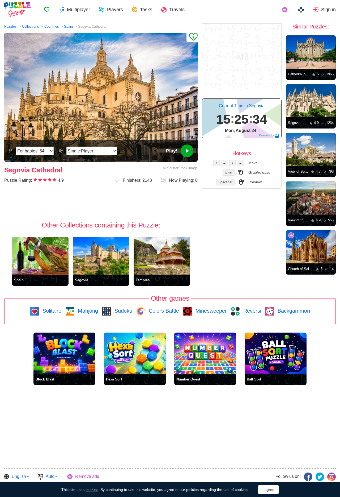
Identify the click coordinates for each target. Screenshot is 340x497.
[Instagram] (331, 477)
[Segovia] (101, 256)
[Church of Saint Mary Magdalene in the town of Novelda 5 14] (311, 246)
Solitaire (51, 311)
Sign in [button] (328, 9)
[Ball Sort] (276, 353)
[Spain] (40, 256)
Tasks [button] (146, 9)
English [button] (19, 476)
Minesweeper (210, 311)
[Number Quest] (205, 353)
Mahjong (87, 311)
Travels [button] (177, 9)
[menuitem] (46, 9)
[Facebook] (308, 477)
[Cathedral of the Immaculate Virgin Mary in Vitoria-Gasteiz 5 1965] (311, 52)
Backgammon (293, 311)
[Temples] (162, 256)
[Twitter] (320, 477)
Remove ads (87, 476)
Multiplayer (78, 9)
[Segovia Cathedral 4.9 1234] (311, 100)
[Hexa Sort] (135, 353)
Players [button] (115, 9)
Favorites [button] (47, 9)
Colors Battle (163, 311)
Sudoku (122, 311)
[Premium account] (285, 9)
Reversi (251, 311)
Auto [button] (50, 476)
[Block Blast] (64, 353)
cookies (92, 489)
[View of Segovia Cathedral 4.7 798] (311, 149)
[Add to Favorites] (192, 37)
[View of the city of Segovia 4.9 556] (311, 198)
